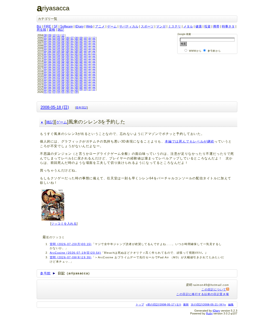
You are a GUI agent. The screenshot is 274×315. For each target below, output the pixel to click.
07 (72, 37)
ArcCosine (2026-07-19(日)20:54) (75, 252)
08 (45, 35)
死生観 (41, 29)
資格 (52, 29)
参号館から (214, 50)
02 (49, 37)
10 (54, 35)
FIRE (47, 26)
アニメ (100, 26)
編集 (231, 304)
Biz (39, 26)
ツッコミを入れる (64, 223)
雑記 (61, 29)
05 (63, 37)
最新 (186, 304)
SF (56, 26)
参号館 (45, 273)
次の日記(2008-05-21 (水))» (208, 304)
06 (67, 37)
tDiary (79, 26)
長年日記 (81, 107)
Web (89, 26)
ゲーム (112, 26)
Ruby (209, 313)
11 (58, 35)
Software (66, 26)
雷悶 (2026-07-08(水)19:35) (71, 257)
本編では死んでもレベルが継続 (189, 141)
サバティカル (128, 26)
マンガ (161, 26)
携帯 (216, 26)
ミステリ (174, 26)
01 (45, 37)
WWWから (195, 50)
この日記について (213, 289)
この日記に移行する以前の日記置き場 (202, 294)
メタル (188, 26)
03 (54, 37)
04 (58, 37)
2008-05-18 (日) (55, 107)
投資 (207, 26)
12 (62, 35)
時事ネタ (228, 26)
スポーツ (147, 26)
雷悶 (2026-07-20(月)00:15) (71, 244)
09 (49, 35)
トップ (140, 304)
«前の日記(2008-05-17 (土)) (163, 304)
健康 (198, 26)
